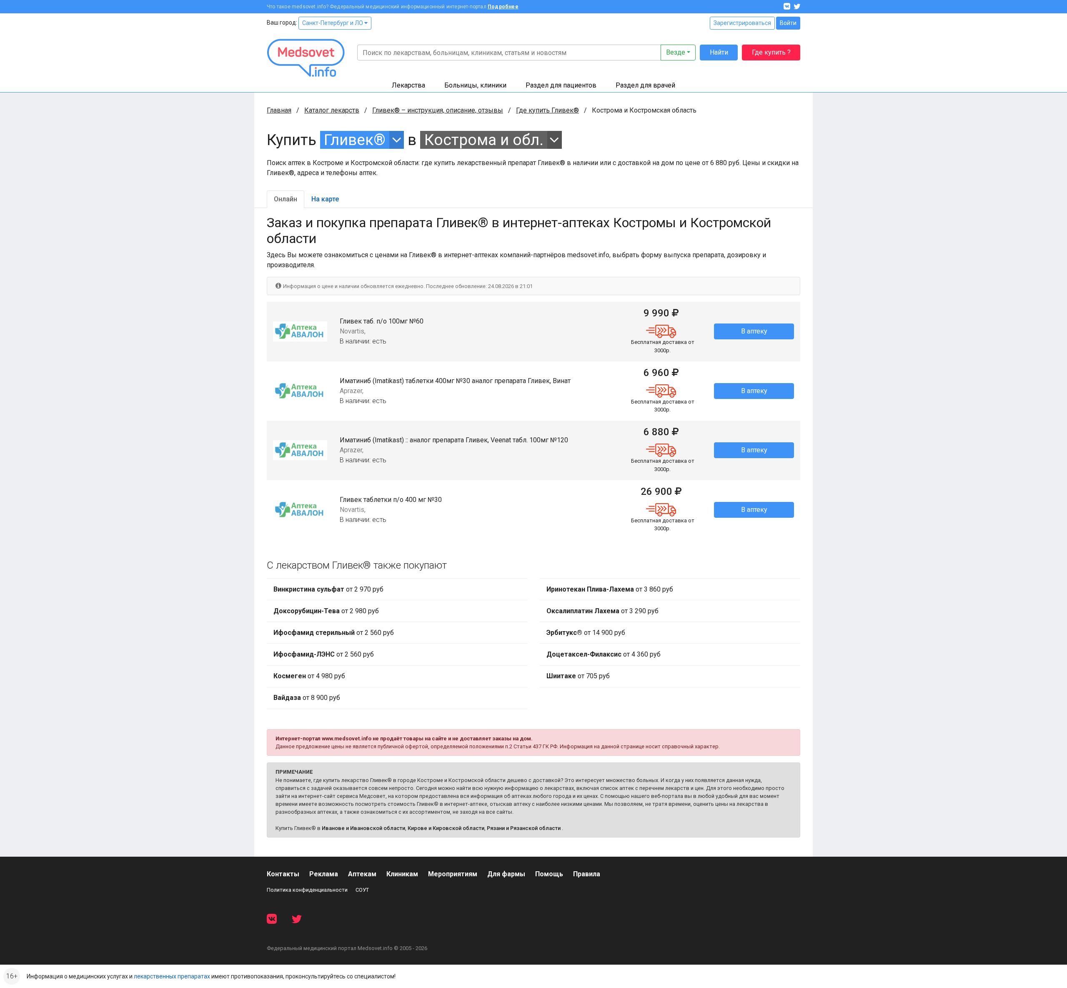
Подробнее (503, 7)
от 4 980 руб (309, 676)
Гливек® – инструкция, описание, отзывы (437, 110)
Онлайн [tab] (285, 199)
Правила (586, 874)
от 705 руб (578, 676)
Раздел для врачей (645, 85)
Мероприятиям (452, 874)
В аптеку (754, 331)
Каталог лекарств (331, 110)
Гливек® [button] (355, 140)
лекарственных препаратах (172, 976)
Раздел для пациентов (561, 85)
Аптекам (362, 874)
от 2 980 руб (326, 611)
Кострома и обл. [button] (484, 140)
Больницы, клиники (475, 85)
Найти (719, 52)
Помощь (549, 874)
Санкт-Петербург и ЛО (333, 23)
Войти (788, 23)
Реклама (323, 874)
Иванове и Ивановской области (363, 828)
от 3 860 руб (609, 589)
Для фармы (506, 874)
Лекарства (408, 85)
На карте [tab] (325, 199)
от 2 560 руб (333, 633)
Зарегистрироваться (742, 23)
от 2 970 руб (328, 589)
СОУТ (362, 890)
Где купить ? (771, 52)
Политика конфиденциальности (307, 890)
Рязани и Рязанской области (524, 828)
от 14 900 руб (585, 633)
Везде (675, 52)
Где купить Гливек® (547, 110)
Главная (279, 110)
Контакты (283, 874)
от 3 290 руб (602, 611)
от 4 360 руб (603, 654)
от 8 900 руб (306, 698)
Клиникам (402, 874)
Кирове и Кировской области (446, 828)
